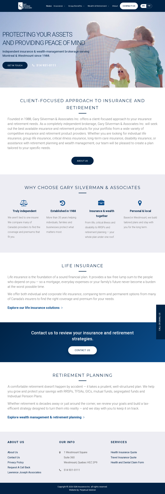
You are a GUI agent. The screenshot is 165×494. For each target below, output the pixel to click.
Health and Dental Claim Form (127, 462)
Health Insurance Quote (124, 452)
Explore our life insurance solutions (34, 308)
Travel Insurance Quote (123, 457)
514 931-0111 (46, 65)
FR (149, 6)
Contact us (82, 350)
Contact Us (129, 6)
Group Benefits (75, 6)
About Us (82, 160)
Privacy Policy (16, 462)
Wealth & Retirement (97, 6)
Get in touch (15, 65)
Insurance (58, 6)
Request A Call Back (19, 467)
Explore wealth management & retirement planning (45, 417)
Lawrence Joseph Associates (24, 472)
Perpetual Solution (88, 490)
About (115, 6)
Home (49, 6)
